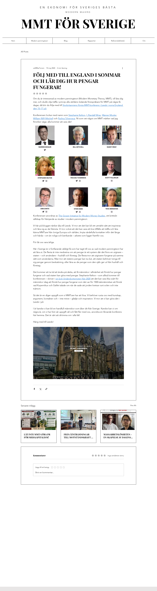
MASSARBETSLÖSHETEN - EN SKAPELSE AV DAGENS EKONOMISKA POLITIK (118, 436)
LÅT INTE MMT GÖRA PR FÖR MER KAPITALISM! (37, 436)
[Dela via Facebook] (34, 389)
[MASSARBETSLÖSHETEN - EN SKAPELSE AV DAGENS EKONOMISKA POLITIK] (118, 420)
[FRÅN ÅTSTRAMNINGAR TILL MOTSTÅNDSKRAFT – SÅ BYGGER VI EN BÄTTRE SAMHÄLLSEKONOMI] (78, 420)
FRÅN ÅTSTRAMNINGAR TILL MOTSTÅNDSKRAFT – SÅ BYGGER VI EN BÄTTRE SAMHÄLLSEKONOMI (78, 436)
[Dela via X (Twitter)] (40, 389)
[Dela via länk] (46, 389)
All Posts (24, 51)
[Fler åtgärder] (122, 68)
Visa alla (133, 405)
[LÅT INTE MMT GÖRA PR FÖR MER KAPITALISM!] (38, 420)
